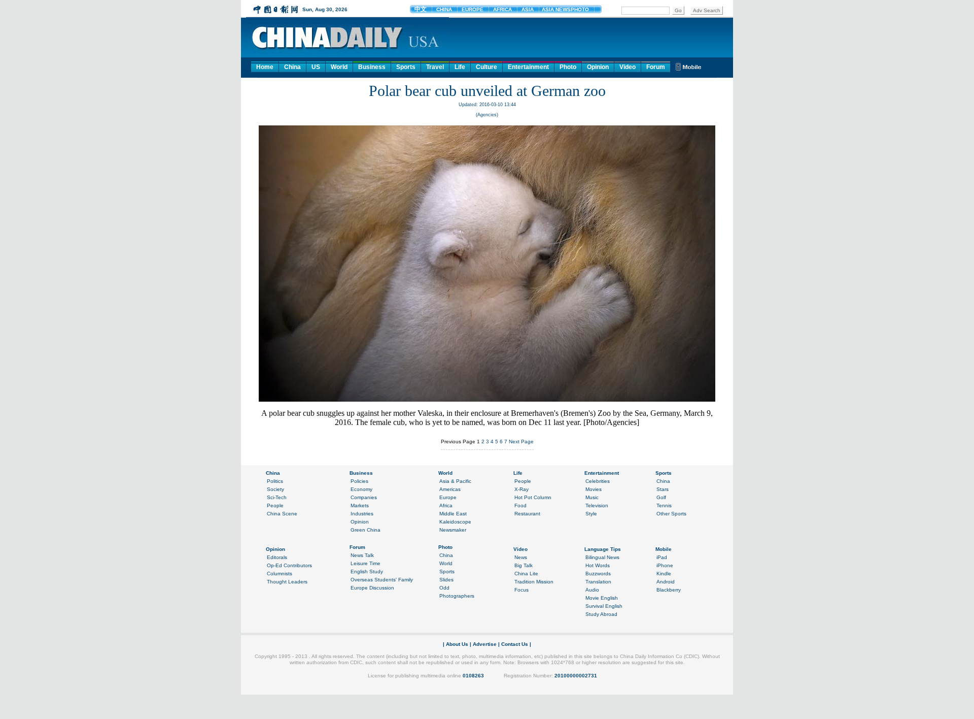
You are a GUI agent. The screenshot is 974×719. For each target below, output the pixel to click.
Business (372, 67)
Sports (405, 67)
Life (460, 67)
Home (264, 67)
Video (627, 67)
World (339, 67)
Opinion (598, 67)
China (292, 67)
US (315, 67)
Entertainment (528, 67)
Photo (568, 67)
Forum (655, 67)
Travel (435, 67)
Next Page (521, 441)
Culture (486, 67)
